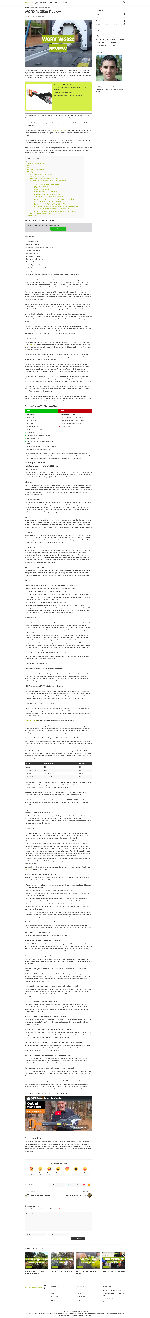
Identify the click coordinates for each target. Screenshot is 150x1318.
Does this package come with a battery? (45, 192)
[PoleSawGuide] (31, 2)
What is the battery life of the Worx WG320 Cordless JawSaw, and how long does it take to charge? (59, 198)
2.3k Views (27, 16)
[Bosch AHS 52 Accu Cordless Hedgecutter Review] (36, 1260)
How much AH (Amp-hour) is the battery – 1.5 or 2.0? (48, 194)
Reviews (98, 17)
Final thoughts (32, 215)
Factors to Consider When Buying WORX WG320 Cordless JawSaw (49, 180)
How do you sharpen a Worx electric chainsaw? (47, 187)
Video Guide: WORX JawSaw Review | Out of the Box (46, 213)
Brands (53, 1293)
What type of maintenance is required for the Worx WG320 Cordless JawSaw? (55, 199)
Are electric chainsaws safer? (43, 189)
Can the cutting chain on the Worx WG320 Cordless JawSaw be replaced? (54, 210)
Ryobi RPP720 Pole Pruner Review (62, 1271)
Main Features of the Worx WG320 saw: (42, 174)
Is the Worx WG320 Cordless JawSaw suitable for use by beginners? (53, 208)
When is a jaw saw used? (42, 186)
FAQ (33, 182)
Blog (97, 14)
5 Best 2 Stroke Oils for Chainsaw (113, 1271)
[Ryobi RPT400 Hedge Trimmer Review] (88, 1260)
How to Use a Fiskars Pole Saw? (114, 1298)
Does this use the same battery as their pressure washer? (49, 196)
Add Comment (41, 16)
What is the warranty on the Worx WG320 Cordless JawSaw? (51, 203)
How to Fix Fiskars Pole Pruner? (113, 1290)
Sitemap (53, 1300)
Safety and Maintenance (38, 176)
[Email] (89, 1185)
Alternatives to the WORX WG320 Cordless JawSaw (45, 178)
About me (53, 1290)
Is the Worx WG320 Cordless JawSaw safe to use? (49, 201)
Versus (98, 24)
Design (30, 165)
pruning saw (28, 869)
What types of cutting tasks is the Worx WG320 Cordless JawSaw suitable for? (55, 204)
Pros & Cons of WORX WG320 (36, 170)
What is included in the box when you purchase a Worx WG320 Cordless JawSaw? (56, 211)
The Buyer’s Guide (33, 172)
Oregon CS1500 (31, 720)
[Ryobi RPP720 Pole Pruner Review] (62, 1260)
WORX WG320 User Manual (36, 163)
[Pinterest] (84, 1185)
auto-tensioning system (59, 130)
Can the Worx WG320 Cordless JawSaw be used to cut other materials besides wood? (57, 206)
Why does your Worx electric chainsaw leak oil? (47, 184)
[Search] (124, 2)
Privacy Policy (55, 1296)
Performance (31, 167)
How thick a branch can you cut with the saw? (47, 191)
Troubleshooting (100, 21)
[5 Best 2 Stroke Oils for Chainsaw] (113, 1260)
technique (33, 344)
